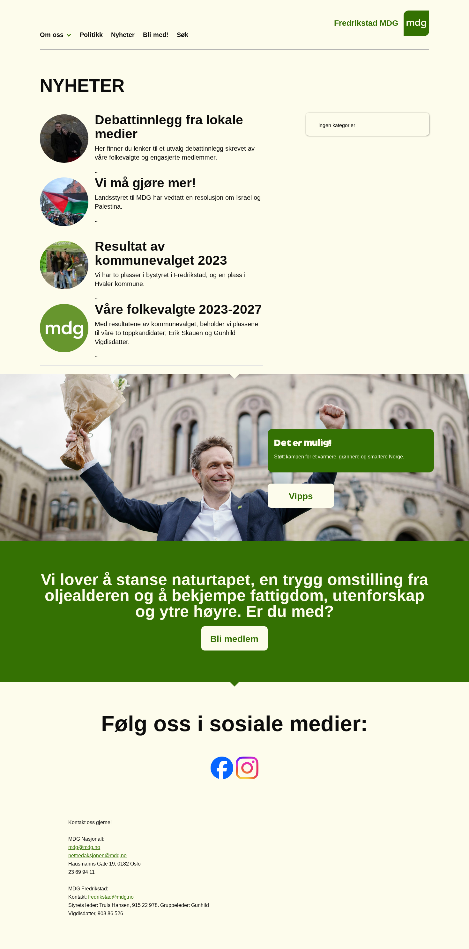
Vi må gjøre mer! (145, 183)
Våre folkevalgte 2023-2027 (178, 309)
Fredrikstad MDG (366, 21)
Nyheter (123, 34)
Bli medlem (234, 639)
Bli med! (155, 34)
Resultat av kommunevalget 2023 (161, 253)
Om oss (51, 34)
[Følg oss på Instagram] (247, 777)
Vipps (301, 496)
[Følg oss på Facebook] (222, 777)
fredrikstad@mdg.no (111, 897)
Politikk (91, 34)
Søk (182, 34)
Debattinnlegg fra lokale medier (169, 126)
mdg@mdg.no (84, 847)
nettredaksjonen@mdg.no (97, 855)
